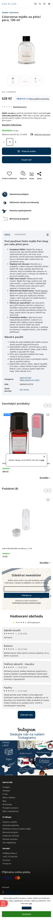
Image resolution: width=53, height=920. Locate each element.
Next (50, 405)
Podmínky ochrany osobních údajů (17, 829)
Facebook (6, 860)
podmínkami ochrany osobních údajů (26, 603)
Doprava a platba (10, 822)
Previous (46, 405)
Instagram (7, 863)
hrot (25, 344)
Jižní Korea (24, 389)
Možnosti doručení (42, 134)
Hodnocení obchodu (26, 616)
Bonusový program (10, 832)
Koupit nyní (26, 160)
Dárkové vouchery (10, 839)
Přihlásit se (26, 595)
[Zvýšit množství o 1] (15, 142)
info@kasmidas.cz (10, 853)
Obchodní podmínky (11, 825)
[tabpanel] (26, 445)
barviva (44, 290)
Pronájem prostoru (10, 808)
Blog (4, 801)
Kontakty (6, 790)
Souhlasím (26, 914)
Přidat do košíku (28, 151)
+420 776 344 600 (10, 856)
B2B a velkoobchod (10, 811)
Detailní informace (11, 124)
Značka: (10, 12)
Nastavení (26, 908)
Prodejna (6, 787)
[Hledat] (40, 4)
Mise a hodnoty (9, 797)
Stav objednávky (9, 842)
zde (30, 903)
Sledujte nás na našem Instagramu (27, 736)
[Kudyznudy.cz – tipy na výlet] (26, 893)
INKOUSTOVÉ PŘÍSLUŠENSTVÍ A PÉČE (29, 379)
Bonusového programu (39, 98)
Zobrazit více (26, 714)
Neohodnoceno (19, 107)
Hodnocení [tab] (20, 234)
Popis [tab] (7, 234)
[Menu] (49, 3)
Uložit (26, 186)
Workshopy (7, 804)
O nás (5, 794)
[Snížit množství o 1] (4, 142)
